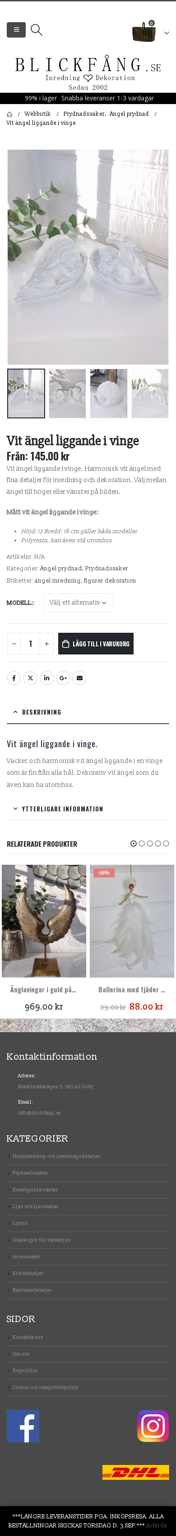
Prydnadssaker (106, 568)
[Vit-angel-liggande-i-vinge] (88, 257)
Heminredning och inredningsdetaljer (56, 1156)
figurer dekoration (110, 580)
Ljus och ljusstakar (35, 1206)
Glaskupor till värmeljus (42, 1240)
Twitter (30, 678)
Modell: (20, 603)
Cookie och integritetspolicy (46, 1387)
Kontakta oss (28, 1337)
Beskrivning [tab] (41, 711)
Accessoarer (26, 1257)
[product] (44, 921)
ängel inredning (58, 580)
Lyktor (20, 1223)
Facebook (14, 678)
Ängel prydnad (61, 568)
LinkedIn (47, 678)
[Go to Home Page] (9, 114)
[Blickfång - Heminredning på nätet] (88, 73)
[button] (134, 843)
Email (79, 678)
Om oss (21, 1354)
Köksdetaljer (28, 1273)
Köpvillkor (25, 1371)
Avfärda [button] (156, 1525)
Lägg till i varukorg (101, 643)
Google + (63, 678)
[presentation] (18, 257)
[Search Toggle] (36, 30)
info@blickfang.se (39, 1113)
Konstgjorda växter (35, 1190)
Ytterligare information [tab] (62, 808)
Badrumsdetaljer (32, 1290)
